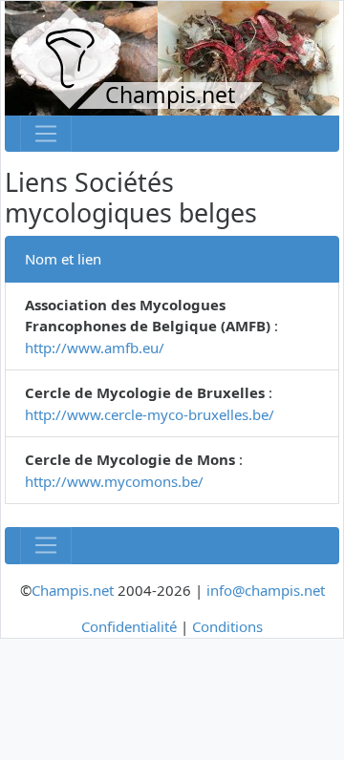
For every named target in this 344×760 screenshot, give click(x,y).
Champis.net (73, 590)
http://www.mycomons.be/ (114, 481)
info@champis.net (265, 590)
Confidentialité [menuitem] (129, 626)
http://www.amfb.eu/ (94, 347)
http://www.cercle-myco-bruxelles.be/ (149, 414)
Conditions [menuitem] (227, 626)
